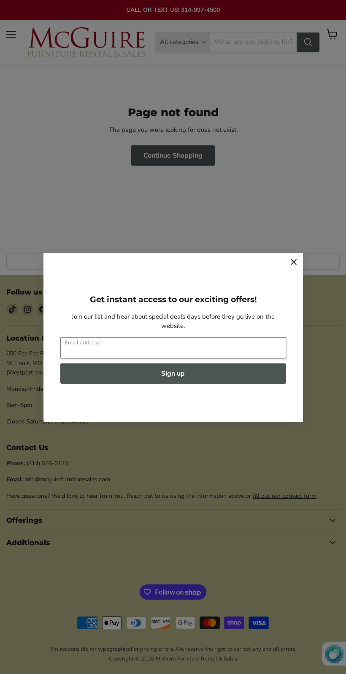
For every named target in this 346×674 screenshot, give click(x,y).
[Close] (293, 262)
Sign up (173, 373)
